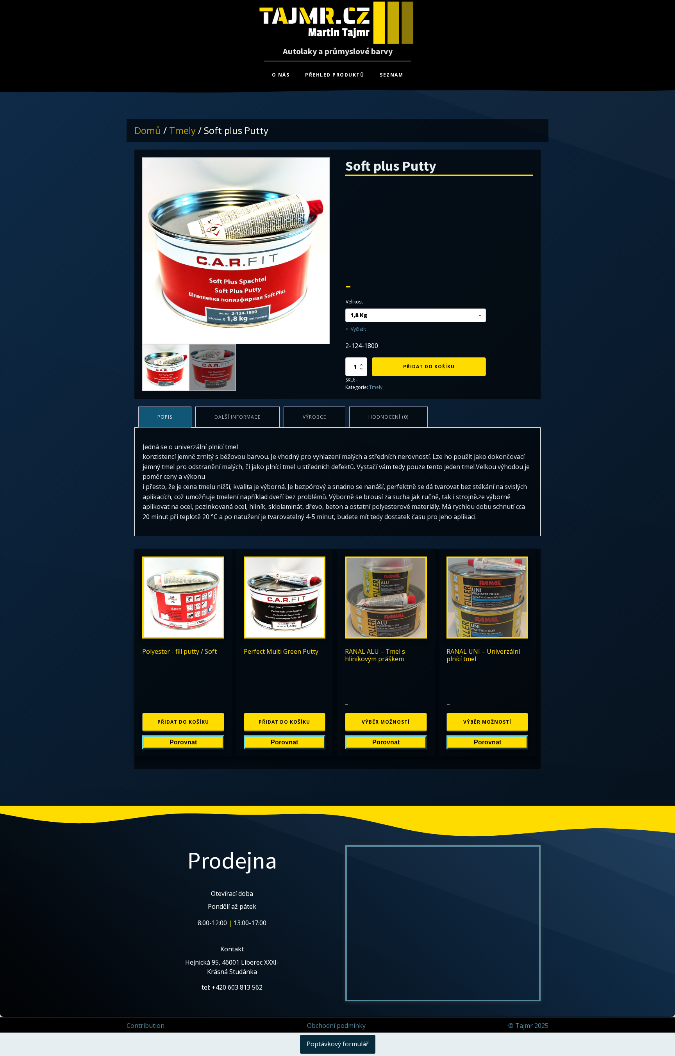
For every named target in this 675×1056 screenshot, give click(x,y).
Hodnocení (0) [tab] (388, 417)
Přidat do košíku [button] (183, 722)
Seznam (391, 74)
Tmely (182, 130)
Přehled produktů (334, 74)
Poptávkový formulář (338, 1044)
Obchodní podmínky (336, 1025)
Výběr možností (386, 722)
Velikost (354, 301)
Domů (147, 130)
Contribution (145, 1025)
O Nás (281, 74)
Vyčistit (358, 329)
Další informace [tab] (237, 417)
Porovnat (183, 742)
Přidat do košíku (429, 366)
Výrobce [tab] (314, 417)
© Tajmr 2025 (528, 1025)
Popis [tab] (164, 417)
